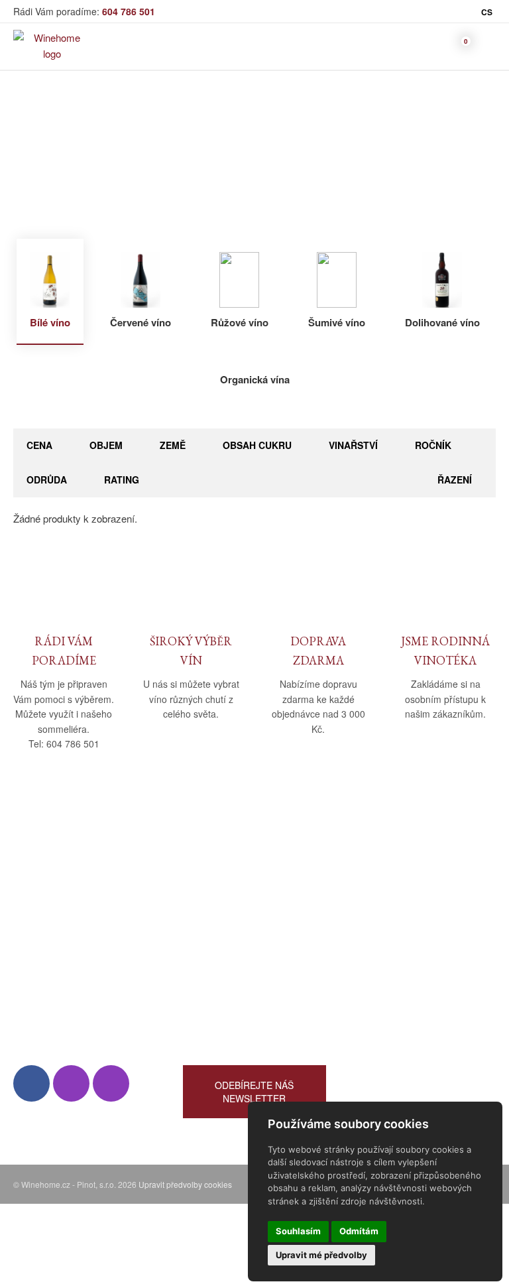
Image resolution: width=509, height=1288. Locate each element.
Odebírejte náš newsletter (254, 1091)
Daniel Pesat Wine (392, 1013)
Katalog (242, 164)
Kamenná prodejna (54, 898)
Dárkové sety (382, 955)
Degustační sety (388, 994)
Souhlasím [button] (298, 1231)
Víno (282, 164)
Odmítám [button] (358, 1231)
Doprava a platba (219, 898)
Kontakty (32, 917)
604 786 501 (128, 11)
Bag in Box (376, 898)
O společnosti (43, 878)
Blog (22, 936)
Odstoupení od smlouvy (234, 955)
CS (486, 12)
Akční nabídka (384, 936)
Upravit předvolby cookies (185, 1184)
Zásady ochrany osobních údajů (252, 936)
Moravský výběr (388, 917)
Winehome (189, 164)
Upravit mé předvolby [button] (321, 1255)
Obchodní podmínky (227, 878)
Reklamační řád (217, 917)
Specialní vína (383, 975)
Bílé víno (324, 164)
